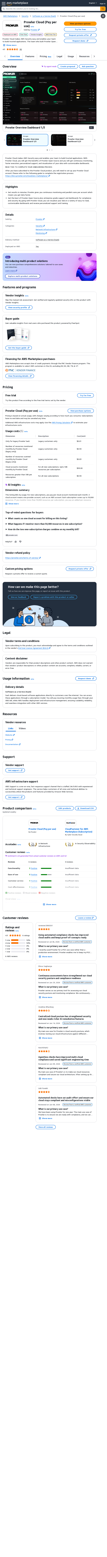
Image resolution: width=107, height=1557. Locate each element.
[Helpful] (16, 542)
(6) (21, 49)
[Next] (95, 140)
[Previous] (4, 140)
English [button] (92, 3)
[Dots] (47, 150)
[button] (32, 27)
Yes (37, 246)
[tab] (11, 728)
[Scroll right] (94, 56)
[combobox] (51, 9)
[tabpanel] (49, 740)
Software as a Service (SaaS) (47, 240)
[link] (72, 16)
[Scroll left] (5, 56)
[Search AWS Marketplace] (102, 9)
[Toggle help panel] (103, 16)
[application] (46, 868)
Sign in (102, 4)
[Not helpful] (20, 542)
